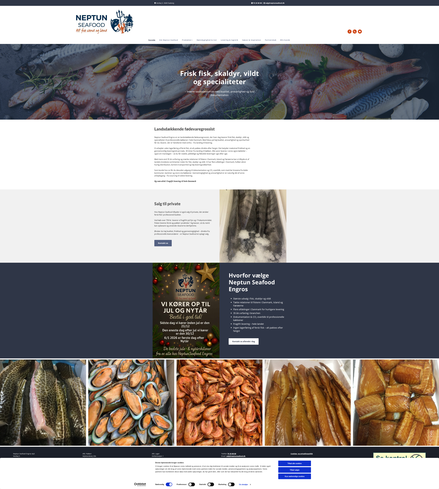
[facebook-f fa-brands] (350, 32)
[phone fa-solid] (355, 32)
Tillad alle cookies (295, 463)
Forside (151, 40)
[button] (163, 243)
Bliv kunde (285, 40)
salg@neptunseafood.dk (235, 456)
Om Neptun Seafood (168, 40)
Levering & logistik (229, 40)
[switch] (191, 484)
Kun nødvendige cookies (295, 476)
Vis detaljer (243, 484)
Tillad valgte (294, 470)
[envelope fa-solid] (360, 32)
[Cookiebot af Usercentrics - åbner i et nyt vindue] (140, 484)
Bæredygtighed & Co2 (207, 40)
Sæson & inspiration (251, 40)
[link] (187, 40)
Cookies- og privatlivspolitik (302, 454)
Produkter (186, 40)
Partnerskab (270, 40)
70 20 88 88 (231, 454)
